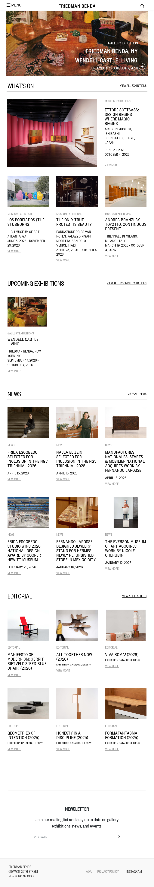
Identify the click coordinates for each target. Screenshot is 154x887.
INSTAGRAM (134, 871)
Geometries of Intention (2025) (23, 735)
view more (111, 164)
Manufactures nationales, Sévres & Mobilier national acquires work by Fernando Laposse (125, 461)
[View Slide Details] (77, 43)
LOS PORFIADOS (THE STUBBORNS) (26, 222)
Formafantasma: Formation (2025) (122, 735)
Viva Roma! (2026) (122, 654)
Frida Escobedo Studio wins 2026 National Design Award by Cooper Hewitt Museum (24, 550)
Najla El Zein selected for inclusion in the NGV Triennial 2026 (76, 458)
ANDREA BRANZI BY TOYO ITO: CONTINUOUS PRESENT (125, 224)
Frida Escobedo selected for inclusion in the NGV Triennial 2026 (28, 458)
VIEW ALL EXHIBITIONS (133, 85)
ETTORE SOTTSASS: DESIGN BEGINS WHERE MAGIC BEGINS (122, 116)
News (11, 445)
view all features (134, 596)
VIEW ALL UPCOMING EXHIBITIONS (126, 283)
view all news (137, 393)
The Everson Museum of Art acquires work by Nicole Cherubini (125, 548)
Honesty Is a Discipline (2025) (72, 735)
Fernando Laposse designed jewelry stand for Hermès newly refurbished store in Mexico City (76, 550)
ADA (89, 871)
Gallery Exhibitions (21, 333)
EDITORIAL (14, 647)
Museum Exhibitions (118, 101)
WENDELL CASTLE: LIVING (24, 341)
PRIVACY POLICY (108, 871)
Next (142, 66)
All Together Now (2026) (74, 657)
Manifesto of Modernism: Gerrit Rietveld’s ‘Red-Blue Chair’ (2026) (27, 661)
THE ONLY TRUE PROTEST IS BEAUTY (74, 222)
